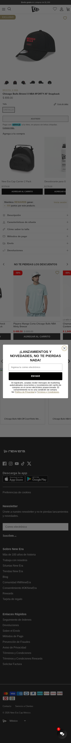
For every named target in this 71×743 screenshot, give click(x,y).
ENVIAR (35, 376)
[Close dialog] (64, 348)
